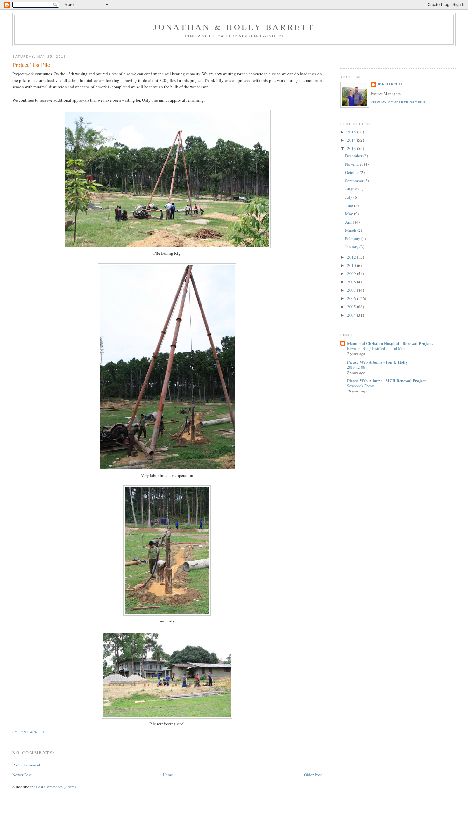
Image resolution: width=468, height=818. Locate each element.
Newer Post (22, 775)
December (354, 156)
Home (190, 36)
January (352, 247)
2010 (352, 265)
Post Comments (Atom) (56, 787)
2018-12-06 (356, 367)
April (350, 222)
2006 (352, 298)
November (354, 164)
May (349, 214)
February (353, 238)
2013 (352, 148)
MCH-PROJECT (269, 36)
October (352, 172)
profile (208, 36)
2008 (352, 282)
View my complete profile (398, 102)
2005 (352, 306)
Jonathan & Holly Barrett (234, 26)
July (349, 197)
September (354, 180)
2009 (352, 273)
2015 (352, 132)
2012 (352, 257)
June (349, 205)
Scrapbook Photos (361, 385)
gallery (228, 36)
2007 (352, 290)
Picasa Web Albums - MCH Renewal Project (386, 380)
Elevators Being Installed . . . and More (376, 348)
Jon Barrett (390, 84)
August (351, 189)
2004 (352, 315)
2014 (352, 140)
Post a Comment (26, 765)
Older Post (313, 775)
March (351, 230)
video (246, 36)
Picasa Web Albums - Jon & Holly (377, 362)
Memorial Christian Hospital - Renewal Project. (390, 343)
